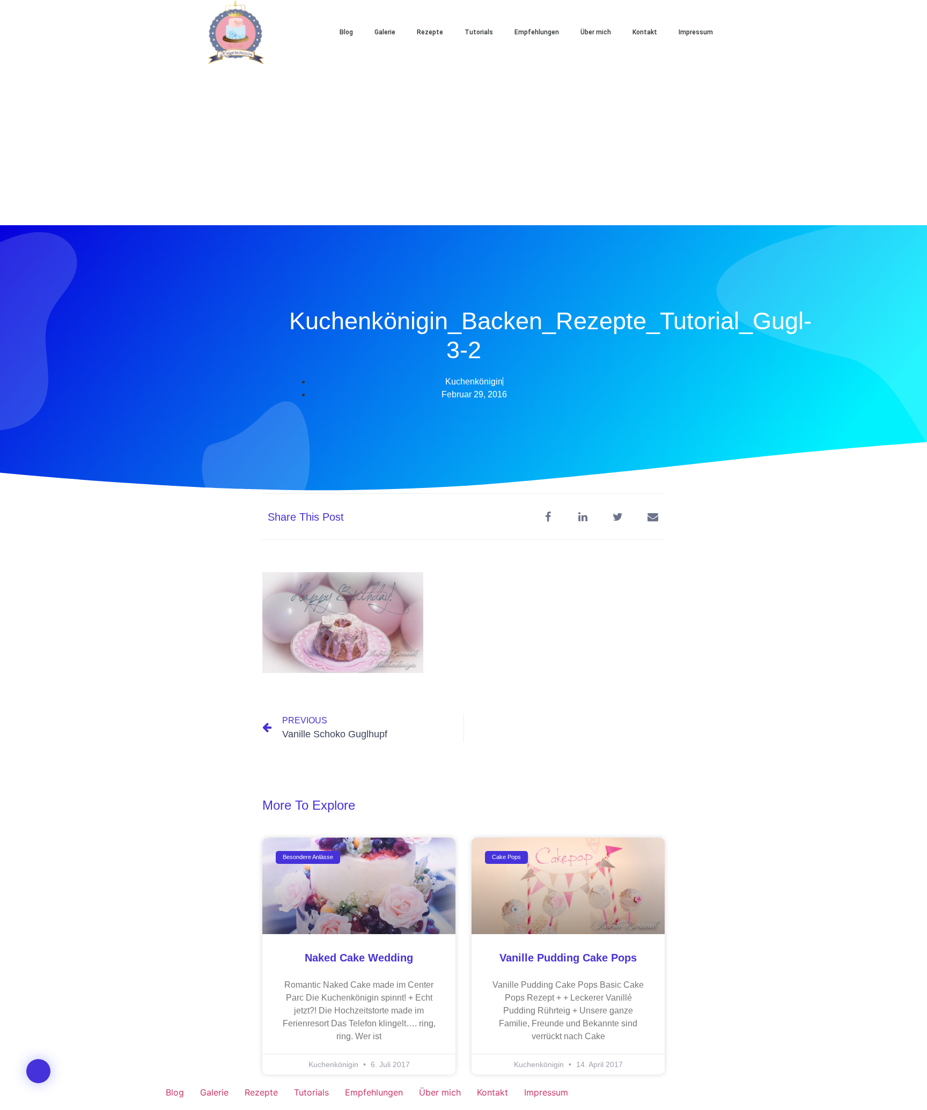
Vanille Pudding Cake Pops (568, 958)
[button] (758, 32)
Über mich (595, 32)
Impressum (696, 32)
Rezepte (430, 32)
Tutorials (479, 32)
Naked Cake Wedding (359, 958)
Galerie (384, 32)
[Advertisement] (463, 145)
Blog (346, 32)
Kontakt (644, 32)
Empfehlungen (536, 32)
